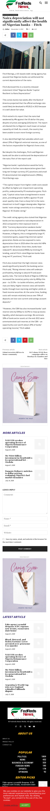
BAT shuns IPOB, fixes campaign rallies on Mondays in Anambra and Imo (37, 355)
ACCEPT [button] (25, 805)
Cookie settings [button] (11, 805)
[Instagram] (20, 726)
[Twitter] (19, 35)
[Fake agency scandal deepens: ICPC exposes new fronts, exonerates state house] (39, 628)
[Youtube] (34, 726)
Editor (7, 29)
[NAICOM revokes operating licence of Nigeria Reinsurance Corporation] (39, 444)
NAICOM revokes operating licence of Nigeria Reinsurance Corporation (15, 443)
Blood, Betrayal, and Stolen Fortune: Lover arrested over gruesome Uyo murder (17, 643)
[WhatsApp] (30, 35)
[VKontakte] (29, 726)
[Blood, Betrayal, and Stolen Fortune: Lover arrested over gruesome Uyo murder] (39, 643)
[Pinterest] (25, 35)
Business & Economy (10, 15)
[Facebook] (13, 35)
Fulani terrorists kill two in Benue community (13, 353)
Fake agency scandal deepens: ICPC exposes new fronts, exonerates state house (17, 627)
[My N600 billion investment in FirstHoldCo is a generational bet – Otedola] (39, 459)
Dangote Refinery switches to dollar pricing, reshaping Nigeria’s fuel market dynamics (18, 474)
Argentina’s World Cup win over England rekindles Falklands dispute (17, 688)
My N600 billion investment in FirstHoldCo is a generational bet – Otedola (18, 459)
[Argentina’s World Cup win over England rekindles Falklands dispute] (39, 689)
